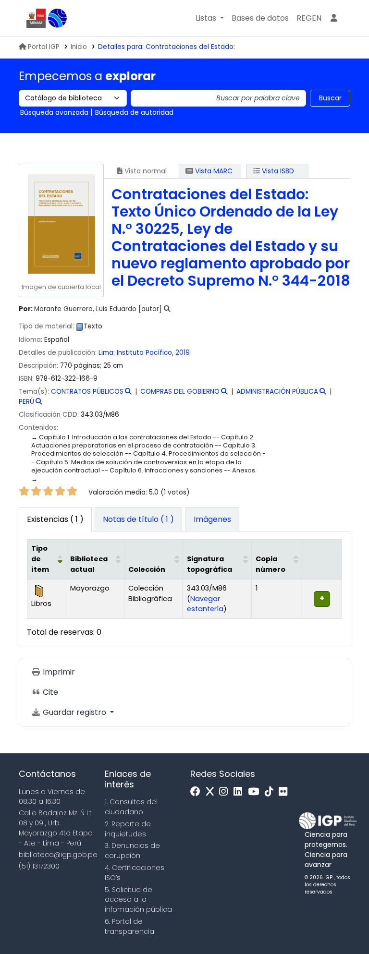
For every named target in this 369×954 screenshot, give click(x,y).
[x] (212, 792)
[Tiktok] (271, 792)
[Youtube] (256, 792)
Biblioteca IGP (57, 18)
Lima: (106, 352)
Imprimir (58, 671)
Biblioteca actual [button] (89, 564)
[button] (210, 18)
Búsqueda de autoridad (134, 112)
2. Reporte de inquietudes (128, 829)
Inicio (79, 46)
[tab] (138, 519)
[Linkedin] (240, 792)
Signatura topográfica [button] (209, 564)
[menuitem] (309, 18)
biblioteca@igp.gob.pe (58, 854)
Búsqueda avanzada (54, 112)
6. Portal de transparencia (129, 926)
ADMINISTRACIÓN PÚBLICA (277, 391)
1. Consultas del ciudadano (131, 807)
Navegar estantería (205, 604)
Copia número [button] (270, 564)
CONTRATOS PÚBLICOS (87, 391)
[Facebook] (197, 792)
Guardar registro (74, 712)
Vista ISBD (277, 171)
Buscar (330, 98)
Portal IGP (44, 46)
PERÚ (26, 401)
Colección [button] (146, 569)
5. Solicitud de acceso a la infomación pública (138, 900)
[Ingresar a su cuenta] (334, 18)
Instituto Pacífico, (145, 352)
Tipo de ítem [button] (40, 558)
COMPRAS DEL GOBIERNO (180, 391)
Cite (49, 692)
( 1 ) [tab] (55, 519)
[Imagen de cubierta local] (61, 223)
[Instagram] (226, 792)
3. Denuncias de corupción (132, 850)
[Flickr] (285, 792)
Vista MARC (213, 171)
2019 (182, 352)
